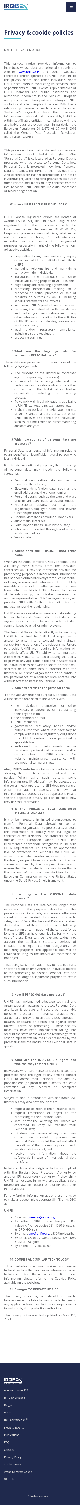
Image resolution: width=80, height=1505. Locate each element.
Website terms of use (18, 1472)
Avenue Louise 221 (16, 1390)
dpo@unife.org (38, 1234)
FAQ (6, 1442)
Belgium (9, 1405)
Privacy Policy (13, 1457)
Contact (9, 1449)
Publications (11, 1435)
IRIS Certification (16, 1420)
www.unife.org (29, 72)
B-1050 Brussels (15, 1397)
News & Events (14, 1427)
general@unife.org (41, 1217)
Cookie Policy (12, 1464)
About (8, 1412)
